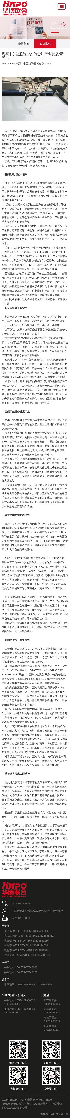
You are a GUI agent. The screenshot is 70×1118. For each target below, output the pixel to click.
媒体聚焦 (45, 43)
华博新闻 (23, 43)
